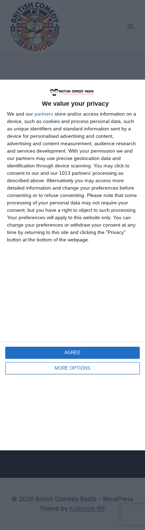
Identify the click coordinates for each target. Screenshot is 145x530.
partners (43, 113)
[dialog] (72, 265)
